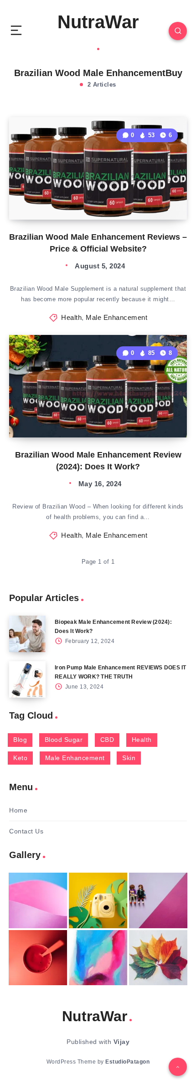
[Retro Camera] (98, 900)
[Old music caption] (158, 900)
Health (71, 317)
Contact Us (26, 831)
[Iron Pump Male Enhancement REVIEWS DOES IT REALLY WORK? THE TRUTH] (27, 679)
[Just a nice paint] (98, 958)
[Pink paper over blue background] (38, 900)
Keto (20, 757)
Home (18, 810)
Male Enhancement (116, 317)
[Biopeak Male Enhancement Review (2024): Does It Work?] (27, 634)
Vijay (121, 1041)
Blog (20, 739)
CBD (107, 739)
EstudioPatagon (127, 1062)
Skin (128, 757)
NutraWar (98, 22)
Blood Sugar (64, 739)
